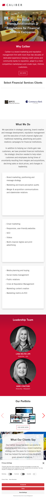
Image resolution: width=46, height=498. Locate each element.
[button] (43, 415)
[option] (12, 102)
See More (23, 73)
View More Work (23, 427)
